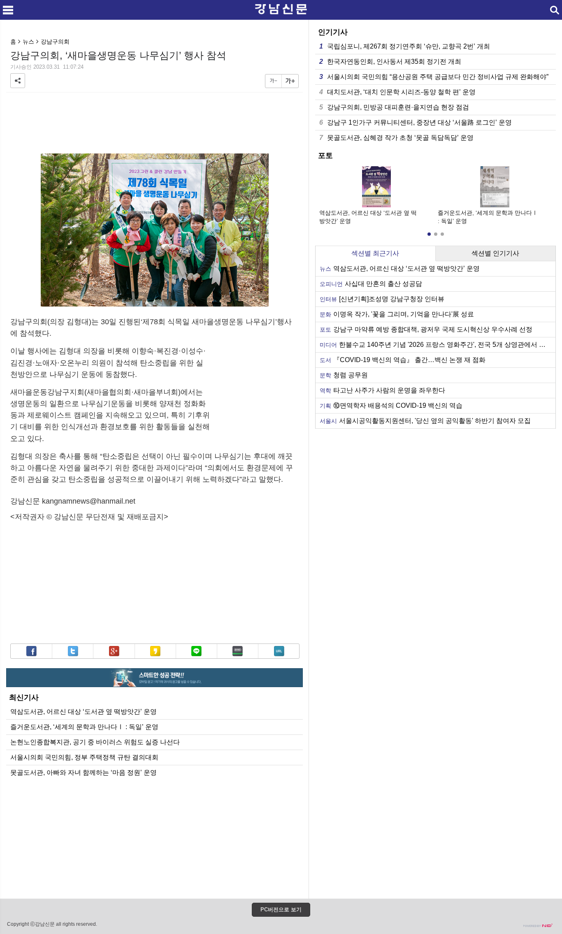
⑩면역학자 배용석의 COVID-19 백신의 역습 (391, 405)
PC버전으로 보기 (281, 909)
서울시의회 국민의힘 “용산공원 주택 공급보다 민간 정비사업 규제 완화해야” (433, 76)
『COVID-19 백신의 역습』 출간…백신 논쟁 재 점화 (402, 359)
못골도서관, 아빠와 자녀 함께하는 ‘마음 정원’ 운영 (83, 772)
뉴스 (28, 41)
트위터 (73, 651)
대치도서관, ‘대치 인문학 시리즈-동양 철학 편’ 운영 (397, 91)
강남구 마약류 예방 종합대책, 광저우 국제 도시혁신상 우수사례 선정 (426, 329)
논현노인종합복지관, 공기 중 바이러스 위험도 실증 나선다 (95, 742)
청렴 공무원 (344, 375)
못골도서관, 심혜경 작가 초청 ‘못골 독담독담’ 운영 (396, 137)
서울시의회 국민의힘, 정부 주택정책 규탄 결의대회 (84, 757)
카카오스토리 (155, 651)
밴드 (237, 651)
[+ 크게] (290, 81)
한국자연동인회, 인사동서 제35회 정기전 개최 (390, 61)
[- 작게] (273, 81)
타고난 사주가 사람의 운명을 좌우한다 (382, 390)
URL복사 (279, 651)
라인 (196, 651)
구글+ (114, 651)
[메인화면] (281, 10)
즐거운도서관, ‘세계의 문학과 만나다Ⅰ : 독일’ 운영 (84, 726)
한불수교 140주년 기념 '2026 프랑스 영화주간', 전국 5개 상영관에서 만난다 (437, 344)
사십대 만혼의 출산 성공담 (371, 283)
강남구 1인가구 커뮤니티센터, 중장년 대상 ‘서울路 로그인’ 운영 (415, 122)
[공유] (17, 80)
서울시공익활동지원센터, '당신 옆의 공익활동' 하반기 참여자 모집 (425, 420)
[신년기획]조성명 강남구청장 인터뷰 (382, 298)
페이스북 (31, 651)
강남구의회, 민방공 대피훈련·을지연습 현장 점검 (394, 107)
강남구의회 (55, 41)
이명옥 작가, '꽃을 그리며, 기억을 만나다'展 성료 (397, 314)
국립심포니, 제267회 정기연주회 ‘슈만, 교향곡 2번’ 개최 (404, 46)
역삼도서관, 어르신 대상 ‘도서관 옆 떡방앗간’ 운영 (83, 711)
